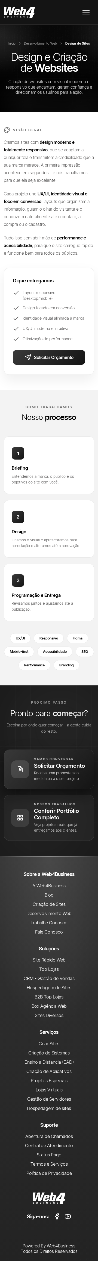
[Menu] (86, 12)
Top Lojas (49, 969)
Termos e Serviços (49, 1164)
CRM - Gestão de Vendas (49, 978)
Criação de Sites (49, 904)
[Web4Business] (19, 12)
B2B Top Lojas (49, 997)
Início (12, 43)
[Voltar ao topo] (49, 1198)
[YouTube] (68, 1216)
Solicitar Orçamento (54, 357)
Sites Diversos (49, 1015)
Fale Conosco (49, 932)
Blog (49, 895)
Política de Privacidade (49, 1173)
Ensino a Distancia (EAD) (49, 1062)
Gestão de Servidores (49, 1099)
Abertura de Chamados (49, 1136)
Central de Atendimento (49, 1145)
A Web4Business (49, 885)
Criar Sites (49, 1043)
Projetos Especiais (49, 1080)
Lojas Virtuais (49, 1090)
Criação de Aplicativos (49, 1071)
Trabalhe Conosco (49, 922)
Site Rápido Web (49, 960)
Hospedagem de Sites (49, 987)
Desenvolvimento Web (40, 43)
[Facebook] (57, 1216)
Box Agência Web (49, 1006)
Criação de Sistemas (49, 1053)
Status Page (49, 1154)
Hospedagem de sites (49, 1108)
